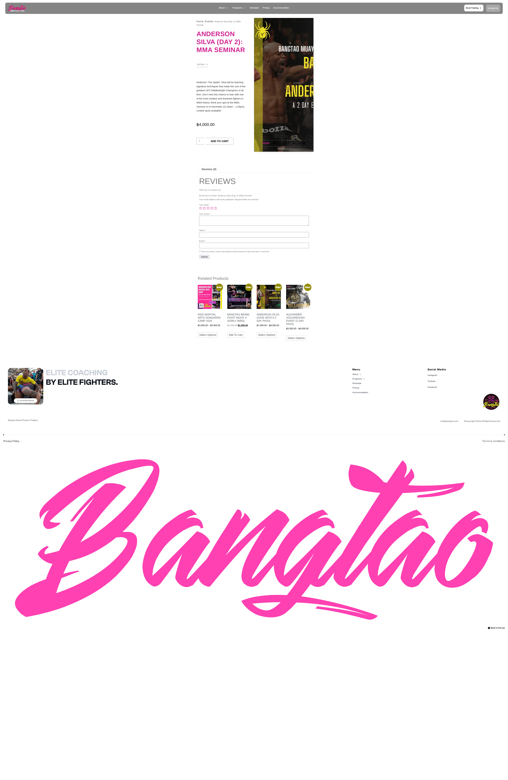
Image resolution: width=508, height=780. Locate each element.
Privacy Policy (11, 441)
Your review (205, 214)
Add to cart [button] (236, 334)
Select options (207, 334)
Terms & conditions (493, 441)
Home (199, 21)
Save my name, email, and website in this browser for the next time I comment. (235, 251)
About (222, 8)
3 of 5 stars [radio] (208, 208)
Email (202, 241)
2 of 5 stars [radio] (204, 208)
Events (209, 21)
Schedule (254, 8)
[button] (202, 65)
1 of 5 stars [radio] (200, 208)
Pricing (266, 8)
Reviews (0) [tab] (209, 169)
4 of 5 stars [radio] (211, 208)
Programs (237, 8)
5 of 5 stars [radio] (215, 208)
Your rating (204, 205)
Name (202, 230)
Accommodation (281, 8)
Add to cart (220, 141)
